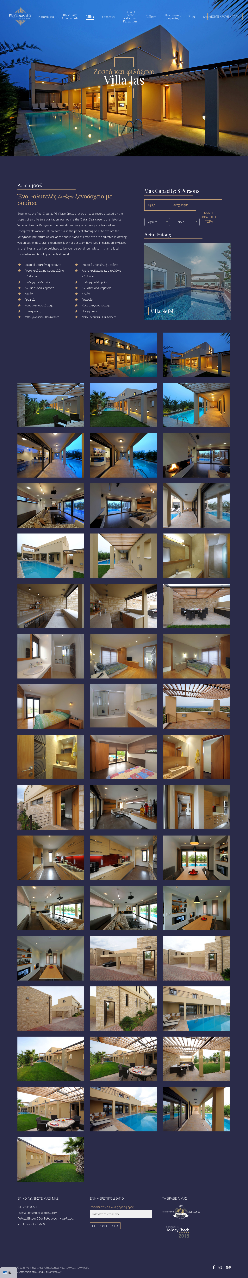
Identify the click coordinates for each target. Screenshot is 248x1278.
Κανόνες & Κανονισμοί (76, 1267)
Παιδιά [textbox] (180, 222)
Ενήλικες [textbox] (151, 222)
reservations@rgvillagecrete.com (37, 1213)
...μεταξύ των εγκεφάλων (48, 1272)
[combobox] (157, 222)
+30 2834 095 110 (28, 1207)
